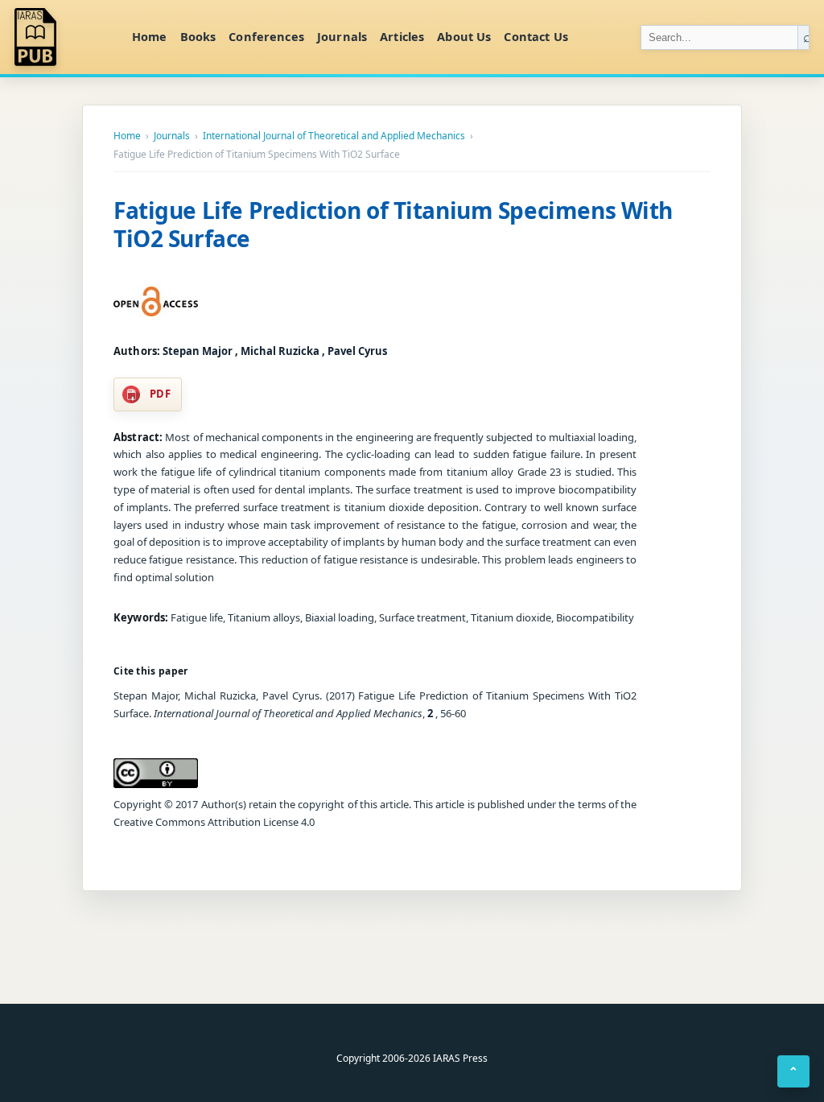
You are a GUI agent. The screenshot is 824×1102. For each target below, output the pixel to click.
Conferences (266, 36)
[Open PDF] (155, 302)
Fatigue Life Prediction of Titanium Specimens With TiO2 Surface (393, 224)
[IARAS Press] (63, 37)
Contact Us (535, 36)
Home (149, 36)
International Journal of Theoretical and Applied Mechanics (334, 136)
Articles (402, 36)
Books (198, 36)
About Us (464, 36)
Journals (342, 36)
